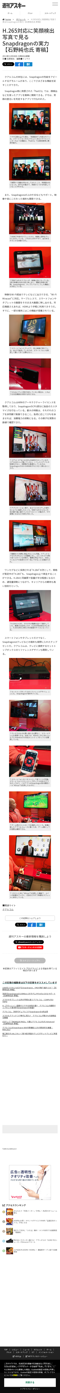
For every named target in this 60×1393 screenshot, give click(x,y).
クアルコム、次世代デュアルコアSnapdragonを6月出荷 (25, 1012)
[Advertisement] (30, 1062)
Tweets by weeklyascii (9, 1149)
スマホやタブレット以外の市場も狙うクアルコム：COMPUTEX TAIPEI (27, 1001)
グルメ (10, 13)
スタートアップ (30, 13)
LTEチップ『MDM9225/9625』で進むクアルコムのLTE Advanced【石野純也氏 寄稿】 (28, 1023)
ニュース (26, 1349)
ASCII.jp (18, 1356)
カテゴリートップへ (31, 960)
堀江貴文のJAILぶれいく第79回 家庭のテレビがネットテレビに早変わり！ (29, 1035)
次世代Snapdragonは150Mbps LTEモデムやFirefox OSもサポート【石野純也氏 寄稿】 (29, 995)
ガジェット (21, 19)
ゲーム (48, 1349)
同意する (30, 1382)
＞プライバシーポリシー (30, 1389)
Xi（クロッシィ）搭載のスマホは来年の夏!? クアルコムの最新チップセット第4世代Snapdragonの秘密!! (29, 1007)
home (8, 19)
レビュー (15, 1349)
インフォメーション (46, 1352)
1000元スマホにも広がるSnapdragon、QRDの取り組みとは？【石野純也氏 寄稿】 (29, 989)
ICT (33, 1352)
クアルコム (8, 909)
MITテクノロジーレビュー (37, 1356)
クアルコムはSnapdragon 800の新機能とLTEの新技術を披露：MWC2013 (27, 1029)
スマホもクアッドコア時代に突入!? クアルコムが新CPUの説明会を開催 (29, 1017)
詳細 (15, 1375)
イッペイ (26, 58)
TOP (6, 1349)
